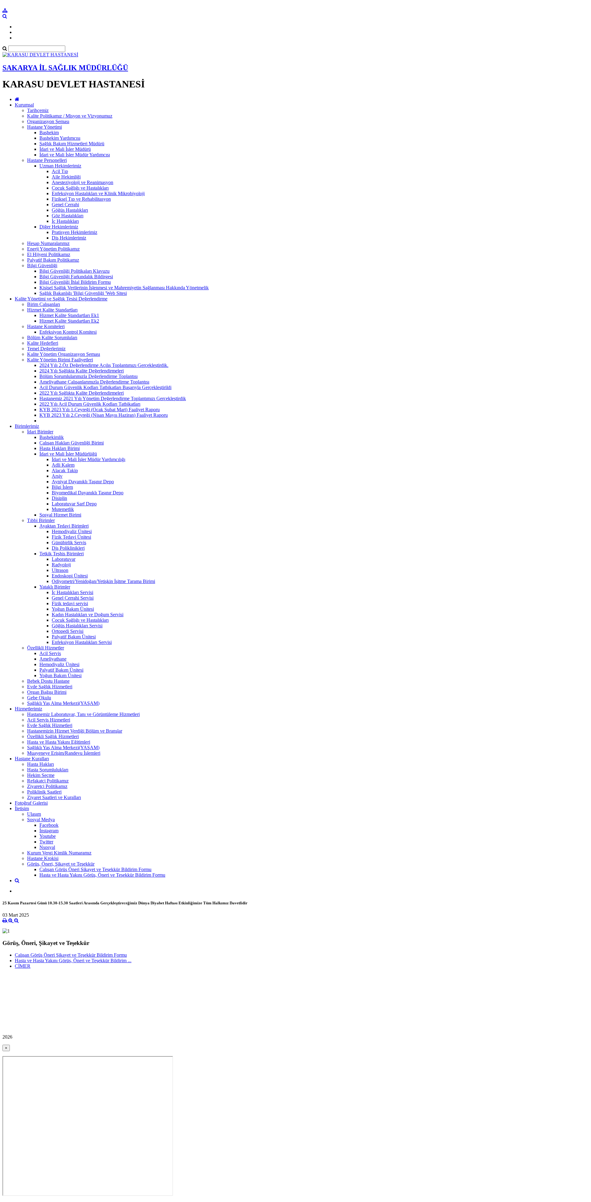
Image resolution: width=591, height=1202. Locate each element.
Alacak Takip (65, 470)
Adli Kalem (63, 465)
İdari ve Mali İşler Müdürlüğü (68, 453)
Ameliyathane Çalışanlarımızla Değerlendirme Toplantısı (94, 381)
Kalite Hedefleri (42, 343)
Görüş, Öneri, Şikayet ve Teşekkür (60, 863)
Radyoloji (61, 564)
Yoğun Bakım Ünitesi (73, 609)
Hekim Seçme (40, 775)
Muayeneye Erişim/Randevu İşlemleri (63, 753)
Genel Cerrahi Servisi (73, 598)
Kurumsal (24, 104)
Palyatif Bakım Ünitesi (74, 636)
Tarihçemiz (38, 110)
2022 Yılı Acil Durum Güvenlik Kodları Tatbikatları (89, 404)
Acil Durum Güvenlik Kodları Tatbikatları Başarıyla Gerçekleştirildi (105, 387)
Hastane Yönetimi (44, 127)
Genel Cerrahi (65, 204)
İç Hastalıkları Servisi (72, 592)
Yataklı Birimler (54, 586)
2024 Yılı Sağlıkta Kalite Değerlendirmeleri (81, 370)
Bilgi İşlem (62, 487)
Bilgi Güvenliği (42, 265)
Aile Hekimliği (66, 176)
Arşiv (57, 476)
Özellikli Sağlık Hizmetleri (53, 736)
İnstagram (48, 830)
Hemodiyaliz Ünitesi (72, 531)
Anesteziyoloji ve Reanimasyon (82, 182)
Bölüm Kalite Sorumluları (52, 337)
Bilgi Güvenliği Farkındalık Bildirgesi (76, 276)
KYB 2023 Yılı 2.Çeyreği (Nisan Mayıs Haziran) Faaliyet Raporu (103, 415)
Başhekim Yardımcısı (59, 138)
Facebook (48, 825)
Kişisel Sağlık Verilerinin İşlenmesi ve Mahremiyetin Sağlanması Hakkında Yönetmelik (124, 287)
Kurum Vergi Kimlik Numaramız (59, 852)
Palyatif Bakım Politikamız (53, 260)
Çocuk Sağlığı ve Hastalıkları (80, 188)
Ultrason (60, 570)
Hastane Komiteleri (46, 326)
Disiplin (59, 498)
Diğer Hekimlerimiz (58, 226)
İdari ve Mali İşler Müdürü (65, 149)
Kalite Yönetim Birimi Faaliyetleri (60, 359)
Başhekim (49, 132)
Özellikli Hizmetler (45, 647)
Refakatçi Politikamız (48, 780)
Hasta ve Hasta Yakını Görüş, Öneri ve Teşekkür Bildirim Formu (102, 875)
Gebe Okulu (39, 697)
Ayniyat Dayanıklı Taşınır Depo (83, 481)
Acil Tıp (60, 171)
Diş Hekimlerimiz (69, 237)
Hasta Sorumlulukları (47, 769)
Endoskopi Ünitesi (70, 575)
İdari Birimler (40, 431)
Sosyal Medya (41, 819)
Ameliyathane (52, 658)
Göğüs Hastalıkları (70, 210)
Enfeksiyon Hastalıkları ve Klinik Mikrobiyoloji (98, 193)
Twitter (46, 841)
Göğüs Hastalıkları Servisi (77, 625)
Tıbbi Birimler (41, 520)
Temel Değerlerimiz (46, 348)
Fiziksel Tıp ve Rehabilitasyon (81, 199)
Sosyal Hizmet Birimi (60, 514)
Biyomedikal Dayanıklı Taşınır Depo (87, 492)
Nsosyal (47, 847)
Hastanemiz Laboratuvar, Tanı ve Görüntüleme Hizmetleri (83, 714)
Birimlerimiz (27, 426)
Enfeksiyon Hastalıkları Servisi (82, 642)
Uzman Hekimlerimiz (60, 165)
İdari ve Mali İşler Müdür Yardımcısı (74, 154)
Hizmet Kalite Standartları (52, 309)
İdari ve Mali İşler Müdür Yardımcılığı (88, 459)
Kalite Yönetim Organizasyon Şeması (63, 354)
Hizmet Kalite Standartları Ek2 (69, 321)
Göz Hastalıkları (67, 215)
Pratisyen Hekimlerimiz (74, 232)
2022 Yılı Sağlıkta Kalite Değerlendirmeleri (81, 393)
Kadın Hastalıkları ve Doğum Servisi (87, 614)
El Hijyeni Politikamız (48, 254)
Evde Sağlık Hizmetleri (49, 686)
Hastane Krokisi (42, 858)
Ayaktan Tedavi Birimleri (64, 526)
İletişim (22, 808)
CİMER (22, 966)
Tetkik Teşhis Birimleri (61, 553)
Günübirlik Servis (69, 542)
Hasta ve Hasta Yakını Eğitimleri (58, 742)
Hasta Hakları (40, 764)
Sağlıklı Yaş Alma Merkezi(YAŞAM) (63, 703)
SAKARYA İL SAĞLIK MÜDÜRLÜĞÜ (65, 68)
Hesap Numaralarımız (48, 243)
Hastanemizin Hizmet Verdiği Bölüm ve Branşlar (74, 731)
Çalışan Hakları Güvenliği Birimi (71, 442)
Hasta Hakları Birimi (59, 448)
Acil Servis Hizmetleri (48, 719)
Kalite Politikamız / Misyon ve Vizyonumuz (69, 116)
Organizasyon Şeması (48, 121)
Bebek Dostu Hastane (48, 681)
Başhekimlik (51, 437)
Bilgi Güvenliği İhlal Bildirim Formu (75, 282)
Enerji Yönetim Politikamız (53, 248)
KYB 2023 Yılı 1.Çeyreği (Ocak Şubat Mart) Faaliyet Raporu (99, 409)
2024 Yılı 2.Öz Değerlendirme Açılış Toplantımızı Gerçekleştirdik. (103, 365)
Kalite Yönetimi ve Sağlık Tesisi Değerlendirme (61, 298)
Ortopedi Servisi (67, 631)
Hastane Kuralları (32, 758)
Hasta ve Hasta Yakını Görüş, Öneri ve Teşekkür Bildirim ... (73, 960)
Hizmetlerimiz (28, 708)
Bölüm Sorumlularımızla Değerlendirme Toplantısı (88, 376)
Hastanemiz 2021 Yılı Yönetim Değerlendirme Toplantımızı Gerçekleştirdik (112, 398)
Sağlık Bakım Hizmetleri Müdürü (71, 143)
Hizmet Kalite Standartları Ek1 (69, 315)
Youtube (47, 836)
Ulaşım (34, 814)
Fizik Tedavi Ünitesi (71, 537)
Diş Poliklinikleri (68, 548)
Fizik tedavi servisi (70, 603)
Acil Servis (50, 653)
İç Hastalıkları (65, 221)
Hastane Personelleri (47, 160)
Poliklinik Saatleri (44, 791)
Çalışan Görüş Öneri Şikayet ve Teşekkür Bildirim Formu (95, 869)
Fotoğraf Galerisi (31, 803)
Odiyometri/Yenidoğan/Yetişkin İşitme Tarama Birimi (103, 581)
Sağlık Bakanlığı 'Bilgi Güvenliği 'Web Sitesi (83, 293)
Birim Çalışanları (43, 304)
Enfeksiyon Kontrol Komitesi (68, 332)
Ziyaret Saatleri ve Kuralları (54, 797)
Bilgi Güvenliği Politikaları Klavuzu (74, 271)
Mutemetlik (63, 509)
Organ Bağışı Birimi (46, 692)
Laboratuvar (63, 559)
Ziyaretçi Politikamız (47, 786)
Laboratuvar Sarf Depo (74, 503)
